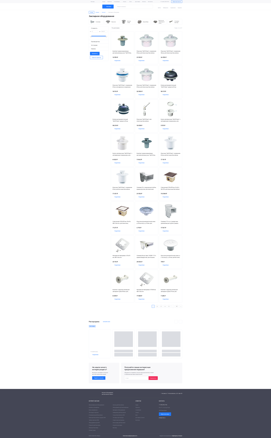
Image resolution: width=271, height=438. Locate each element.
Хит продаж (94, 45)
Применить (95, 53)
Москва (92, 1)
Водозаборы (143, 22)
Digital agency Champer (177, 435)
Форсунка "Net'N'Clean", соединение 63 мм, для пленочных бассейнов (146, 52)
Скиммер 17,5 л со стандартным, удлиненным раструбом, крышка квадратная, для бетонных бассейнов (169, 222)
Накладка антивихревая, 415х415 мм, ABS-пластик (121, 256)
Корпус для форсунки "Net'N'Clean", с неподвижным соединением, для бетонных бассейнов (170, 120)
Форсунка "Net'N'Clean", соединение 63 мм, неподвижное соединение (122, 86)
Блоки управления (93, 410)
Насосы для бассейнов (118, 405)
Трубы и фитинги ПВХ (94, 420)
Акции (103, 1)
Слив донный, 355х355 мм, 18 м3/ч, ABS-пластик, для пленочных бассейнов (122, 222)
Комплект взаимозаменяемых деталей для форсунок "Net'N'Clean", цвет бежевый (122, 52)
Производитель (95, 41)
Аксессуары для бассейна (119, 422)
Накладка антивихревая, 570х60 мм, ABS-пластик (146, 290)
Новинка (93, 49)
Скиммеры (96, 22)
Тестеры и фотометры (118, 417)
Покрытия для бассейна (94, 425)
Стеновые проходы (175, 22)
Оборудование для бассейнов (94, 6)
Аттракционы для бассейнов (95, 415)
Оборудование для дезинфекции (120, 407)
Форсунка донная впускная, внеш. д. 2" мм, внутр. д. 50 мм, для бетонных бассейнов (170, 256)
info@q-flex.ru (162, 417)
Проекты (109, 1)
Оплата (144, 1)
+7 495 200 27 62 (163, 404)
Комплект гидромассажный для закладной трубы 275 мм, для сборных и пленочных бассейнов (169, 290)
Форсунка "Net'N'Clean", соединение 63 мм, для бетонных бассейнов (122, 188)
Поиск (150, 6)
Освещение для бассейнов (119, 412)
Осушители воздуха (117, 425)
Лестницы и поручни (94, 412)
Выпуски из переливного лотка (159, 22)
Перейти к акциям (98, 378)
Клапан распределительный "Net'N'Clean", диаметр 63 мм (168, 86)
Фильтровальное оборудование (96, 405)
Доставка (137, 1)
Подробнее (117, 60)
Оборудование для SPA (94, 422)
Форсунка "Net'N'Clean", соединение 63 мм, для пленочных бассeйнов (146, 86)
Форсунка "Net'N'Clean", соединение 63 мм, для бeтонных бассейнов (170, 154)
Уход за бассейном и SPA (119, 415)
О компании (117, 1)
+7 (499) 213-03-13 (164, 1)
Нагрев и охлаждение (94, 407)
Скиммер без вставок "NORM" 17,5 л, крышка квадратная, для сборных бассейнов (146, 256)
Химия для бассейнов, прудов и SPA (97, 417)
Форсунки (112, 22)
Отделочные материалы (118, 420)
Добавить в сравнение (125, 60)
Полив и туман (92, 430)
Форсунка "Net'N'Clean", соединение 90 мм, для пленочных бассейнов (170, 52)
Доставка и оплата (140, 417)
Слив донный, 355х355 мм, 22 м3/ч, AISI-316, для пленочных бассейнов (170, 188)
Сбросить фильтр (96, 57)
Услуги (124, 1)
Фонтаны (115, 427)
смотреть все (106, 321)
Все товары (92, 326)
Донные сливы (127, 22)
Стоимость (94, 28)
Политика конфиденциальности (130, 435)
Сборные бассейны (93, 427)
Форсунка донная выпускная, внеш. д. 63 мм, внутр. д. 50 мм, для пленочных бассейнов (146, 222)
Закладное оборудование (119, 410)
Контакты (150, 1)
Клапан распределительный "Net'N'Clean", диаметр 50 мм (120, 120)
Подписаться (153, 378)
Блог (131, 1)
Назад (91, 12)
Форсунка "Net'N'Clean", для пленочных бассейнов (144, 120)
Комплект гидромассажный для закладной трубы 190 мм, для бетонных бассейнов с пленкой (121, 290)
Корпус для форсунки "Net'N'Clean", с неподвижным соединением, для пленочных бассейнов (122, 154)
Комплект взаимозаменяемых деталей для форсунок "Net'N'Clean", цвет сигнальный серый (146, 154)
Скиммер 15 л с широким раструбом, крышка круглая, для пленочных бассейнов (146, 188)
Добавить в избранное (129, 60)
